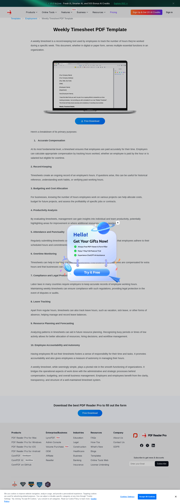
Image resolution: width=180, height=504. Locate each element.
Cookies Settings (127, 497)
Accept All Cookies (147, 497)
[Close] (176, 497)
